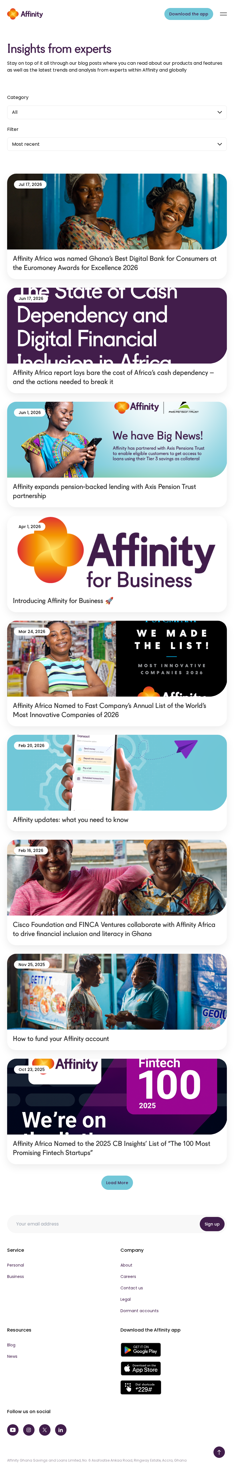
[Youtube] (13, 1430)
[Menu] (223, 14)
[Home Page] (25, 14)
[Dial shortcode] (140, 1387)
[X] (45, 1430)
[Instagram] (29, 1430)
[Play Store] (140, 1350)
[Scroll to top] (219, 1452)
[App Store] (140, 1369)
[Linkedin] (60, 1430)
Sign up (212, 1224)
